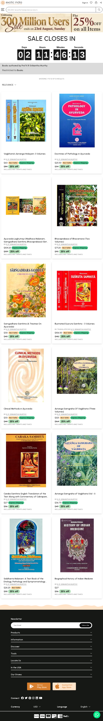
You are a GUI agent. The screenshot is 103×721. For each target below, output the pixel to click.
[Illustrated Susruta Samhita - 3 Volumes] (77, 317)
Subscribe (85, 625)
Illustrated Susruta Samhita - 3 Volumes (75, 323)
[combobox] (51, 9)
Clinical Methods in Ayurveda (18, 408)
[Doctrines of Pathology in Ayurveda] (77, 147)
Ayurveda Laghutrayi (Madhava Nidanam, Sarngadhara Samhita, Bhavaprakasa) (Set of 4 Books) (25, 241)
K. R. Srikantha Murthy (16, 159)
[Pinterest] (30, 698)
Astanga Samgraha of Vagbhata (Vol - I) (75, 493)
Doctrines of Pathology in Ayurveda (72, 153)
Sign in (85, 3)
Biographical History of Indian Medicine (74, 578)
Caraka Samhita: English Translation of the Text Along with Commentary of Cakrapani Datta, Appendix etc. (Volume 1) (25, 496)
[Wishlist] (91, 2)
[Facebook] (22, 698)
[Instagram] (33, 698)
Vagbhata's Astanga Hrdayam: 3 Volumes (24, 153)
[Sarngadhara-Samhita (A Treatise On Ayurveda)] (26, 317)
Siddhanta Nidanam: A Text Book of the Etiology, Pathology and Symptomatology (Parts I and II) (24, 581)
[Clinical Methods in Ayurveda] (26, 402)
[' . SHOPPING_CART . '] (96, 2)
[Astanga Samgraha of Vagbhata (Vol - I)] (77, 487)
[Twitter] (26, 698)
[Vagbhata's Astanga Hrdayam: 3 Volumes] (26, 147)
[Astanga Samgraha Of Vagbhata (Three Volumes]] (77, 402)
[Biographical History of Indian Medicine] (77, 572)
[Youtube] (40, 698)
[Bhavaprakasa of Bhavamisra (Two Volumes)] (77, 232)
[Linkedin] (37, 698)
